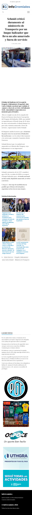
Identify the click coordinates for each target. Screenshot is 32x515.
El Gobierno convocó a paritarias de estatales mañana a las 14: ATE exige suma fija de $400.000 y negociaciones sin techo (16, 352)
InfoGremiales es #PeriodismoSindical (12, 497)
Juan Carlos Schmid (7, 260)
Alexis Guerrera (8, 257)
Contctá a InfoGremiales (8, 499)
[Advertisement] (16, 85)
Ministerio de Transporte (22, 260)
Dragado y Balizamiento (21, 257)
